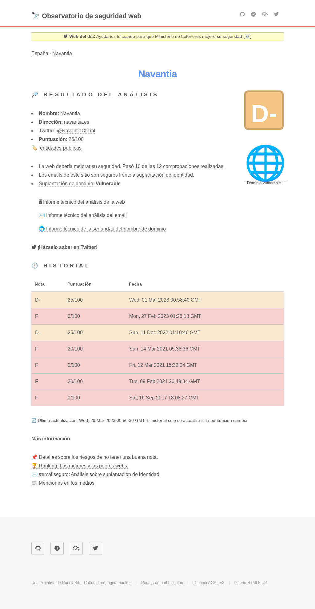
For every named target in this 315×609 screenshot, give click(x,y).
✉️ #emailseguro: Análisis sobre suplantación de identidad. (96, 474)
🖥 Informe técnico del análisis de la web (82, 202)
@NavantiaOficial (76, 130)
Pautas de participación (162, 582)
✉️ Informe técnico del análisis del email (83, 215)
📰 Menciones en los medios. (63, 483)
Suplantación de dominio (66, 183)
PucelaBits (72, 582)
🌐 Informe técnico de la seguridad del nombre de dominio (102, 228)
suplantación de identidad (165, 175)
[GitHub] (242, 14)
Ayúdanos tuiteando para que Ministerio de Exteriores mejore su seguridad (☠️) (173, 36)
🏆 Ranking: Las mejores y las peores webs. (79, 465)
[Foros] (265, 14)
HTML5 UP (257, 582)
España (39, 53)
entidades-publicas (61, 147)
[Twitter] (276, 14)
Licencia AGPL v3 (208, 582)
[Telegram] (253, 14)
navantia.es (76, 122)
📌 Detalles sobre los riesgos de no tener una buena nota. (94, 457)
